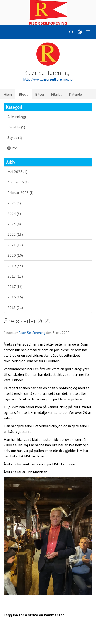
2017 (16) (15, 286)
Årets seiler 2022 (28, 321)
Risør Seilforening (32, 332)
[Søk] (71, 32)
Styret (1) (14, 137)
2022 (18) (15, 234)
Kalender (76, 94)
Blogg (23, 94)
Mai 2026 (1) (17, 171)
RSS (14, 148)
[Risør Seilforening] (48, 12)
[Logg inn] (79, 32)
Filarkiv (56, 94)
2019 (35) (15, 265)
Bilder (39, 94)
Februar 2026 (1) (20, 192)
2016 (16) (15, 297)
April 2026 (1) (18, 182)
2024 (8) (14, 213)
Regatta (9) (16, 127)
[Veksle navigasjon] (88, 32)
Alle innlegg (16, 116)
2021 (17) (15, 244)
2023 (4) (14, 224)
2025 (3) (14, 203)
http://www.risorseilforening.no (48, 79)
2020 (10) (15, 255)
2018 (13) (15, 276)
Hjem (7, 94)
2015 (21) (15, 307)
